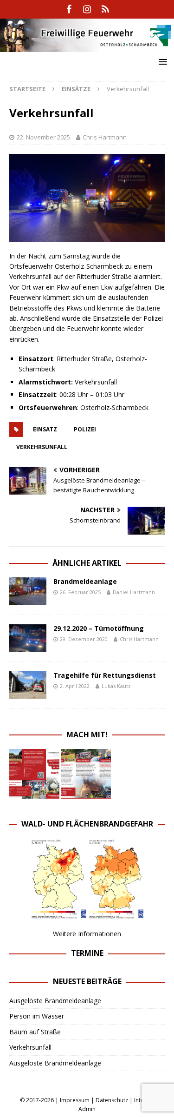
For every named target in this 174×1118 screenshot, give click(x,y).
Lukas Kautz (116, 685)
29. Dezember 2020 (84, 638)
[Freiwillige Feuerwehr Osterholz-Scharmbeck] (87, 46)
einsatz (45, 429)
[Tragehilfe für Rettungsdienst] (27, 685)
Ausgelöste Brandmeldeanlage (55, 1000)
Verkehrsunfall (30, 1047)
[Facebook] (69, 9)
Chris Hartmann (105, 137)
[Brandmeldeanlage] (27, 591)
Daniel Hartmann (134, 592)
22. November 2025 (43, 137)
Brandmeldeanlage (85, 581)
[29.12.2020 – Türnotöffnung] (27, 638)
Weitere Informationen (87, 933)
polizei (85, 429)
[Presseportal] (105, 9)
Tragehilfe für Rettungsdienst (104, 675)
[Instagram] (87, 9)
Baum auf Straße (35, 1031)
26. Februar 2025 (80, 592)
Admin (87, 1109)
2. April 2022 (75, 685)
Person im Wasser (36, 1016)
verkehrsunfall (41, 447)
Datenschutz (112, 1100)
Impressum (75, 1100)
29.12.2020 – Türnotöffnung (98, 628)
